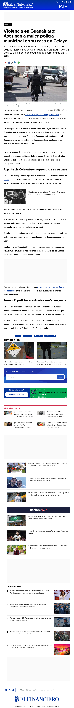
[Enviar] (60, 377)
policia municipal (50, 336)
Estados (7, 24)
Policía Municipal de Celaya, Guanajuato (42, 115)
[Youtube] (69, 2)
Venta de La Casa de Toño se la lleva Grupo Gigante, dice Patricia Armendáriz (57, 425)
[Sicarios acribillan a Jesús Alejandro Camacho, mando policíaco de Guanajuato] (15, 196)
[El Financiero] (18, 5)
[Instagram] (67, 2)
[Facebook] (63, 2)
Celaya (6, 179)
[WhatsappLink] (35, 393)
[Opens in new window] (16, 468)
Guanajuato (28, 336)
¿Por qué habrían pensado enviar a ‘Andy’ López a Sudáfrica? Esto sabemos (23, 425)
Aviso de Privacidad (53, 706)
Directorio (31, 706)
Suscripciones (41, 706)
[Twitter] (65, 2)
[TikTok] (71, 2)
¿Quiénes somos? (20, 706)
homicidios (38, 336)
